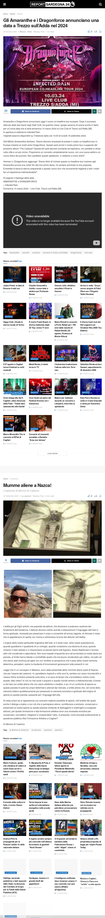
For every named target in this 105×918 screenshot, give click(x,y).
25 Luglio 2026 (10, 851)
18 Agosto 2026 (62, 340)
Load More (52, 453)
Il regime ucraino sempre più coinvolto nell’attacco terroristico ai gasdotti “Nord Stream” (40, 843)
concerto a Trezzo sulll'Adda (55, 252)
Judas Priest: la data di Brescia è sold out (13, 287)
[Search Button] (100, 4)
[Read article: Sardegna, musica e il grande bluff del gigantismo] (40, 867)
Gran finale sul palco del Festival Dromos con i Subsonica (40, 400)
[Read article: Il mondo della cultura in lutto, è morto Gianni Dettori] (14, 791)
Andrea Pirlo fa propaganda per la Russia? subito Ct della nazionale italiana (13, 843)
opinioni (58, 730)
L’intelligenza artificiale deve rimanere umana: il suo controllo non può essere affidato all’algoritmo (65, 883)
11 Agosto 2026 (62, 775)
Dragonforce (76, 252)
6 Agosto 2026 (36, 814)
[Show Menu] (4, 4)
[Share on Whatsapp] (94, 111)
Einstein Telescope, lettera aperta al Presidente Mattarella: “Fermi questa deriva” (65, 767)
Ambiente (35, 757)
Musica (20, 14)
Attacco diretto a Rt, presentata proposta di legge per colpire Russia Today (91, 843)
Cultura (9, 797)
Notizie (12, 14)
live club (88, 252)
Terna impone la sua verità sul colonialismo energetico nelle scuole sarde (39, 806)
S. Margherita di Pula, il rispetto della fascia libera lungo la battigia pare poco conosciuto (39, 767)
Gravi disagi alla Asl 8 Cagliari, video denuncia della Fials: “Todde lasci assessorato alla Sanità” (14, 402)
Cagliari (86, 873)
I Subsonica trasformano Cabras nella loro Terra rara (66, 367)
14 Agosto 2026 (11, 410)
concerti (25, 252)
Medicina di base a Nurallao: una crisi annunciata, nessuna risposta (89, 767)
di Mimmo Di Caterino (19, 730)
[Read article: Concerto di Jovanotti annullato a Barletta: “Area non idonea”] (40, 423)
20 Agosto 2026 (11, 292)
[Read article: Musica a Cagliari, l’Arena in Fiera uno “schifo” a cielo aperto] (91, 867)
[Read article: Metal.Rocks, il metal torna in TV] (40, 353)
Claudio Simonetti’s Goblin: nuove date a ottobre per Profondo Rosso (38, 290)
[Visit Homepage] (52, 4)
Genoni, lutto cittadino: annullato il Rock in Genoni (65, 288)
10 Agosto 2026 (87, 775)
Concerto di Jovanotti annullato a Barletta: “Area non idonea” (39, 437)
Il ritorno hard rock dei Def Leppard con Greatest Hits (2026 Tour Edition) (91, 326)
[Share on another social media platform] (99, 111)
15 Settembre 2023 (10, 496)
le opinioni (36, 730)
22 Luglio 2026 (61, 854)
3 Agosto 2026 (87, 814)
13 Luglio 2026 (87, 887)
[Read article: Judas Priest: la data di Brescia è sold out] (14, 274)
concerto (36, 252)
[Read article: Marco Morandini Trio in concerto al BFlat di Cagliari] (14, 423)
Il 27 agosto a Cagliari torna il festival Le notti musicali (13, 367)
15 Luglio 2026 (61, 893)
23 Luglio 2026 (36, 851)
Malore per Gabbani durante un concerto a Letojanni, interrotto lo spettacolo (65, 402)
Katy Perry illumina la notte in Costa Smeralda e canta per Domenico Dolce (91, 402)
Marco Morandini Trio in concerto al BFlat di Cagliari (14, 437)
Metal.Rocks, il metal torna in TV (38, 366)
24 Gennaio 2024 (10, 31)
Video (29, 31)
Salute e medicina (14, 392)
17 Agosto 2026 (36, 371)
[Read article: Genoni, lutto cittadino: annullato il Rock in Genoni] (66, 274)
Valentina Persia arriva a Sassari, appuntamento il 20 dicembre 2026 (91, 367)
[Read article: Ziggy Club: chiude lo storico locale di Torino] (14, 311)
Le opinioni (14, 478)
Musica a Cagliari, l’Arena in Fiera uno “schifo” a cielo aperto (90, 880)
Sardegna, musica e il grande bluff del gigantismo (39, 880)
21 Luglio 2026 (87, 851)
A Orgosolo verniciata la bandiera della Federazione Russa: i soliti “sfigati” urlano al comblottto (66, 844)
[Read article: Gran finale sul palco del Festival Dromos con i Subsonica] (40, 387)
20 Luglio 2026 (10, 896)
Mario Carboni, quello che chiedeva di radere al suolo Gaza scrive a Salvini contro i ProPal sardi (14, 768)
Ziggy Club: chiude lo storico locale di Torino (13, 323)
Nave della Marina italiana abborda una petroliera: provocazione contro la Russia (66, 806)
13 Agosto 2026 (87, 410)
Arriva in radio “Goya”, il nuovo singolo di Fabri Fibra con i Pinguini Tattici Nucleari (91, 290)
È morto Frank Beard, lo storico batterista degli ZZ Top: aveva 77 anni (40, 324)
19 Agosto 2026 (11, 328)
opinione (48, 730)
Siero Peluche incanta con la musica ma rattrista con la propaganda (90, 806)
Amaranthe (14, 252)
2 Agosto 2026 (61, 814)
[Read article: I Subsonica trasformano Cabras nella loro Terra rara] (66, 353)
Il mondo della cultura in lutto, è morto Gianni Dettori (14, 805)
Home (5, 14)
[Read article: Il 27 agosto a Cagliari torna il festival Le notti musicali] (14, 353)
